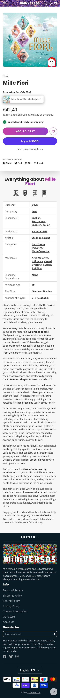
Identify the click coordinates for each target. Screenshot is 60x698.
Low (34, 211)
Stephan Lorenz (41, 237)
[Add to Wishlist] (53, 131)
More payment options (30, 149)
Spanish (36, 225)
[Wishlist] (50, 3)
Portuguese (38, 221)
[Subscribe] (54, 634)
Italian (46, 225)
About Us (8, 622)
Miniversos (34, 692)
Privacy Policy (11, 606)
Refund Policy (11, 600)
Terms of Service (13, 590)
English (36, 218)
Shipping (23, 114)
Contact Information (15, 611)
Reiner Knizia (39, 231)
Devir (6, 76)
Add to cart (25, 131)
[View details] (30, 554)
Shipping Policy (12, 595)
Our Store (9, 616)
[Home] (30, 3)
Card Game (38, 244)
